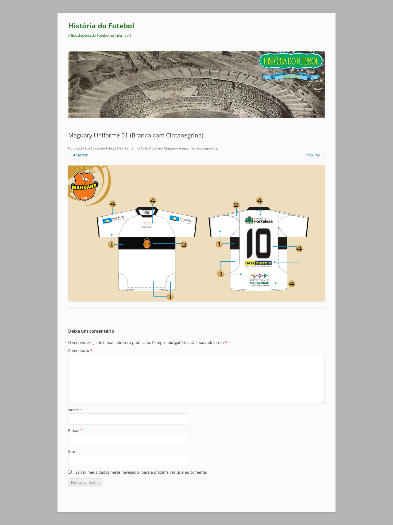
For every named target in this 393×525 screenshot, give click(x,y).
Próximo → (315, 155)
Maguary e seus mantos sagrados (190, 148)
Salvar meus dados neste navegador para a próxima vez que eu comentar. (142, 472)
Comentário (80, 350)
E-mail (75, 430)
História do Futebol (101, 25)
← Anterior (78, 155)
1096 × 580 (149, 148)
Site (71, 451)
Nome (75, 409)
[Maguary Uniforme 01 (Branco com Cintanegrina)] (196, 233)
